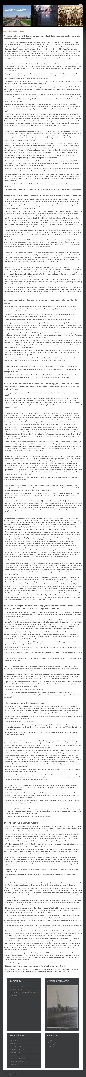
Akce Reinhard (15, 1055)
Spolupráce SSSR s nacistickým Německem (24, 992)
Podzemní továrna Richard (19, 1058)
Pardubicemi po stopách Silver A (20, 1049)
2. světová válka (15, 1046)
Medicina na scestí (16, 989)
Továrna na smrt (15, 1064)
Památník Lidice (15, 1043)
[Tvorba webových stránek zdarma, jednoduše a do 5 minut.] (13, 1074)
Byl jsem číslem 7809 (16, 986)
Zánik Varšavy (14, 995)
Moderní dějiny (15, 1052)
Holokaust (14, 1040)
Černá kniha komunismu (18, 1061)
